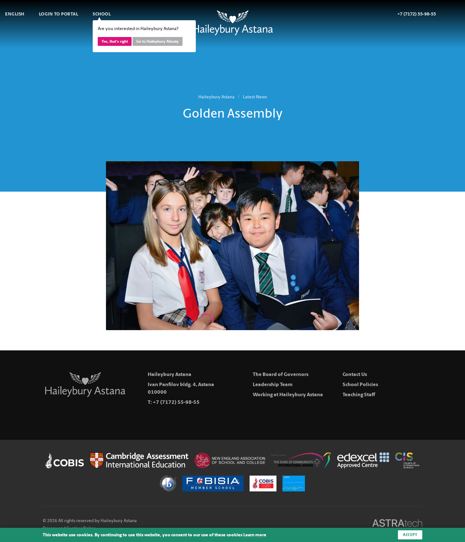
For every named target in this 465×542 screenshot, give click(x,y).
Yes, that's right (115, 41)
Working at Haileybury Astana (288, 394)
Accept (410, 535)
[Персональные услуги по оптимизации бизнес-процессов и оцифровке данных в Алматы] (397, 524)
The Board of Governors (280, 374)
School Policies (360, 384)
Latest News (255, 97)
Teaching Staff (359, 394)
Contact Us (355, 374)
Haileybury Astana (216, 97)
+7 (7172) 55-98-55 (176, 402)
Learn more (254, 535)
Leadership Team (273, 384)
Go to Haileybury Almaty (157, 41)
